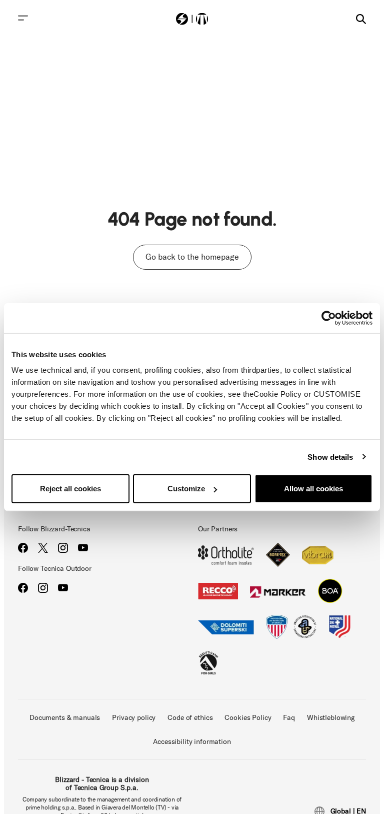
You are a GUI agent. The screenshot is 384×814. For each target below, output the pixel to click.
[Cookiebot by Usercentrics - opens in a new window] (328, 317)
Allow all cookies (313, 488)
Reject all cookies (70, 488)
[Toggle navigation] (23, 18)
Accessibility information (192, 741)
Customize (186, 488)
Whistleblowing (330, 717)
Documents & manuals (65, 717)
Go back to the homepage (192, 257)
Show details (330, 456)
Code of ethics (190, 717)
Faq (289, 717)
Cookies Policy (247, 717)
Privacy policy (134, 717)
